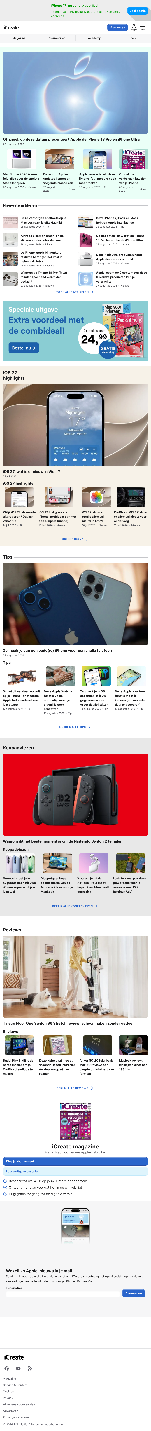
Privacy (8, 1398)
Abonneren (117, 27)
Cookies (8, 1391)
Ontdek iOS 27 (72, 539)
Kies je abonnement (20, 1161)
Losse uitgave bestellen (22, 1171)
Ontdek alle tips (72, 726)
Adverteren (10, 1411)
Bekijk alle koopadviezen (72, 906)
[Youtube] (18, 1369)
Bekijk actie (138, 11)
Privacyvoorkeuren (16, 1417)
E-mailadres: (14, 1288)
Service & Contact (15, 1385)
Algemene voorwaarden (19, 1404)
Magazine (9, 1378)
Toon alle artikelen (72, 292)
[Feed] (30, 1369)
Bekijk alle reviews (72, 1088)
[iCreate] (11, 27)
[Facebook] (6, 1369)
